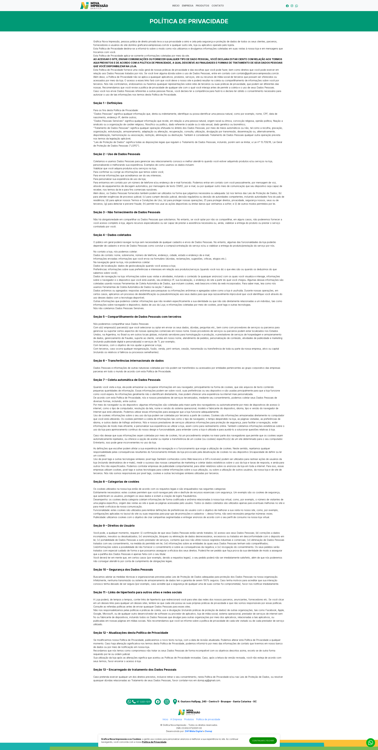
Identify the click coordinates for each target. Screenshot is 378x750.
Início (165, 719)
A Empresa (176, 719)
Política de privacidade (208, 719)
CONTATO (218, 5)
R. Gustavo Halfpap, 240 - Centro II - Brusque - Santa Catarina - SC (217, 701)
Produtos (189, 719)
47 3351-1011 (143, 701)
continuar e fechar (263, 740)
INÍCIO (176, 5)
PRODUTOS (202, 5)
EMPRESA (187, 5)
